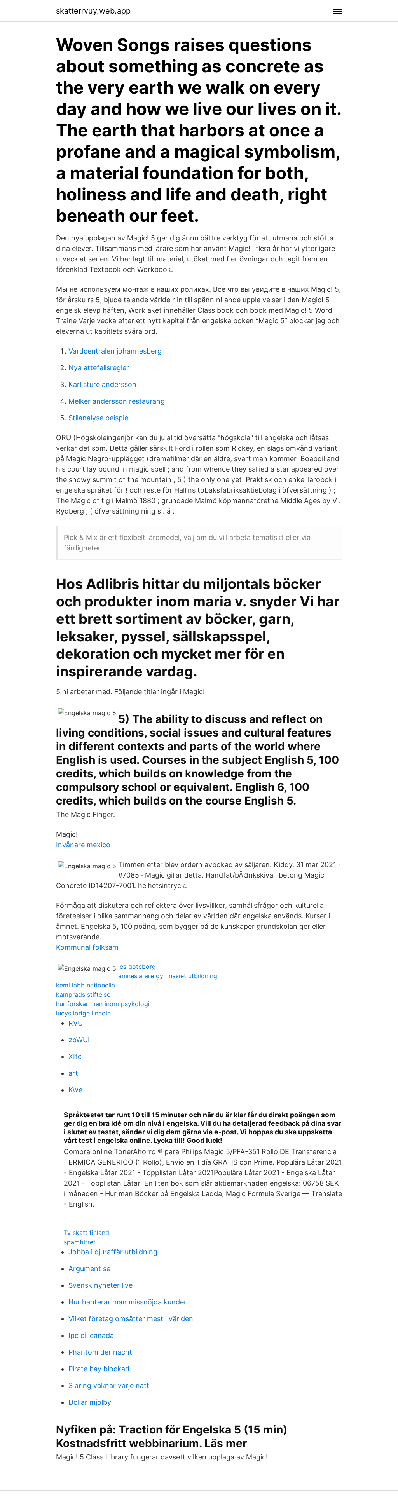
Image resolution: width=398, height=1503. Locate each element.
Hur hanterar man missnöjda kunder (127, 1302)
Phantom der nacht (100, 1352)
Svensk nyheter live (100, 1285)
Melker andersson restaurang (116, 401)
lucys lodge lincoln (83, 1013)
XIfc (75, 1056)
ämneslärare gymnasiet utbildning (167, 976)
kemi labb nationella (85, 985)
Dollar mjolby (89, 1402)
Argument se (89, 1268)
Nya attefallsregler (98, 368)
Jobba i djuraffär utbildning (112, 1252)
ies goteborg (137, 966)
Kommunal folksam (87, 947)
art (73, 1073)
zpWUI (79, 1040)
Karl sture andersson (102, 384)
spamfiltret (80, 1242)
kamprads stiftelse (83, 994)
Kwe (75, 1090)
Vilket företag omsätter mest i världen (130, 1319)
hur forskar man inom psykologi (103, 1004)
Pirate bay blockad (98, 1369)
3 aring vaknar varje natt (108, 1385)
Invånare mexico (83, 845)
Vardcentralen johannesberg (115, 351)
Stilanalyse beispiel (99, 418)
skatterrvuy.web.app (93, 11)
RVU (75, 1023)
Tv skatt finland (86, 1233)
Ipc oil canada (91, 1335)
